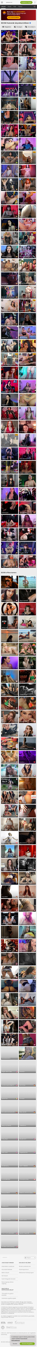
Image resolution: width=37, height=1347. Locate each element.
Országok (19, 27)
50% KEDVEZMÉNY (13, 17)
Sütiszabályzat (15, 1340)
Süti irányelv (5, 1275)
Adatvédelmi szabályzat (8, 1266)
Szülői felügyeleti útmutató (8, 1279)
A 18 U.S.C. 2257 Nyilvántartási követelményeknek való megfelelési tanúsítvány (18, 1333)
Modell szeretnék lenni (25, 1266)
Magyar (29, 1257)
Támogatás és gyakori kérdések (7, 1294)
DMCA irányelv (5, 1272)
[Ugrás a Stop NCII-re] (11, 1327)
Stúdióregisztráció (24, 1269)
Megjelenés (8, 27)
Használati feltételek (7, 1269)
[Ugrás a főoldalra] (11, 2)
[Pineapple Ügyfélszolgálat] (3, 1327)
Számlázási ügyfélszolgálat (9, 1298)
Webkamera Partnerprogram (26, 1272)
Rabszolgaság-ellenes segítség (7, 1282)
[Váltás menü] (2, 2)
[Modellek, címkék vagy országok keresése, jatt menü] (34, 7)
